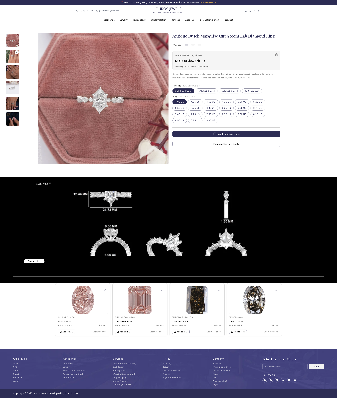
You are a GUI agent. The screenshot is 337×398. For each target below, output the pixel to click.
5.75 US (195, 108)
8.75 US (195, 120)
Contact (228, 20)
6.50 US (242, 108)
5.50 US (179, 108)
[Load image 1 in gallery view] (12, 40)
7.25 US (195, 114)
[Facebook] (271, 380)
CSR (214, 377)
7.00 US (179, 114)
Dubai (16, 374)
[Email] (264, 380)
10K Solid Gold (183, 90)
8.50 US (179, 120)
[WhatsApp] (289, 380)
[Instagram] (277, 380)
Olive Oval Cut (236, 321)
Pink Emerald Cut (123, 321)
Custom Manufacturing (124, 363)
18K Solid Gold (229, 90)
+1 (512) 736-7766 (86, 11)
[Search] (245, 10)
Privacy (166, 374)
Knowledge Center (122, 384)
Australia (17, 377)
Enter (316, 366)
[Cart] (259, 10)
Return (166, 367)
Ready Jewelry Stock (73, 374)
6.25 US (226, 108)
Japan (16, 381)
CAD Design (118, 367)
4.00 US (179, 101)
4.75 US (226, 101)
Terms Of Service (171, 370)
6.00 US (210, 108)
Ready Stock (139, 20)
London (16, 370)
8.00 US (242, 114)
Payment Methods (172, 377)
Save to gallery (34, 261)
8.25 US (257, 114)
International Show (209, 20)
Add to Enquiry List (229, 134)
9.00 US (210, 120)
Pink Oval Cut (64, 321)
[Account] (254, 10)
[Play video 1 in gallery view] (12, 56)
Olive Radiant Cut (180, 321)
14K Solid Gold (206, 90)
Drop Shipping (120, 377)
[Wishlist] (250, 10)
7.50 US (210, 114)
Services (176, 20)
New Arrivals (69, 377)
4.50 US (210, 101)
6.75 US (257, 108)
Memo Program (120, 381)
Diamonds (109, 20)
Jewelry (124, 20)
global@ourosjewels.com (109, 11)
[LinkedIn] (283, 380)
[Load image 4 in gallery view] (12, 103)
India (15, 363)
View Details (207, 2)
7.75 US (226, 114)
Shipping (167, 363)
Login (215, 384)
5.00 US (242, 101)
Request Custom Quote (226, 143)
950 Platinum (252, 90)
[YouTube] (295, 380)
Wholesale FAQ (220, 381)
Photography (119, 370)
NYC (15, 367)
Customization (158, 20)
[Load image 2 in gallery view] (12, 72)
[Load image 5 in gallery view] (12, 119)
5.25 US (257, 101)
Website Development (124, 374)
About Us (189, 20)
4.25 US (195, 101)
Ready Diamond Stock (74, 370)
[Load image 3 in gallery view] (12, 87)
